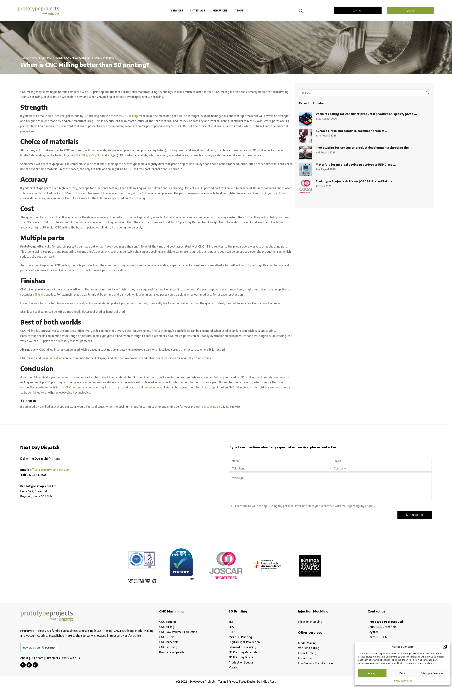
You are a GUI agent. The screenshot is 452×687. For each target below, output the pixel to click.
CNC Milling (166, 627)
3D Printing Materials (243, 652)
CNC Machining (41, 57)
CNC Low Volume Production (178, 632)
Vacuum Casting (308, 648)
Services (177, 10)
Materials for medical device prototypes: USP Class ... (356, 164)
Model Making (307, 643)
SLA (78, 155)
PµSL (92, 155)
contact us (209, 406)
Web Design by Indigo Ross (258, 681)
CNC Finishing (168, 647)
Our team (37, 658)
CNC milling (130, 116)
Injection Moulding (310, 621)
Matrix (233, 667)
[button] (445, 646)
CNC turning (73, 387)
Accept (372, 673)
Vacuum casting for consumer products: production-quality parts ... (366, 114)
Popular (318, 103)
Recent (304, 103)
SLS (173, 126)
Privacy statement (402, 680)
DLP (84, 155)
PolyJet (112, 155)
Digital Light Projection (244, 642)
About (239, 10)
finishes (40, 294)
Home (24, 57)
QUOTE (410, 10)
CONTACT (358, 10)
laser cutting (113, 387)
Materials (197, 10)
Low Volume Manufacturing (316, 663)
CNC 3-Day (166, 637)
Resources (219, 10)
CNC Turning (167, 621)
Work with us (71, 658)
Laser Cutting (307, 653)
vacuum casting (52, 358)
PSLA (232, 632)
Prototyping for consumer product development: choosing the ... (364, 147)
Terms (222, 681)
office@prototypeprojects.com (50, 469)
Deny (402, 673)
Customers (52, 658)
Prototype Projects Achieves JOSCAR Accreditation (354, 181)
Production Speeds (171, 652)
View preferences (432, 673)
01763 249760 (36, 475)
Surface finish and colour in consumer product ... (352, 131)
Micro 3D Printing (240, 637)
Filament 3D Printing (242, 647)
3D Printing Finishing (242, 657)
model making (153, 387)
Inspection (305, 658)
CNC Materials (168, 642)
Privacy (233, 681)
